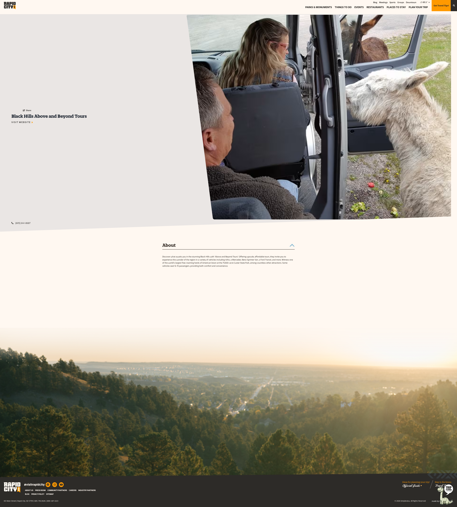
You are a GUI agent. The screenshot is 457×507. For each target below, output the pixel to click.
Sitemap (50, 494)
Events (359, 7)
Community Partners (57, 490)
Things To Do (343, 7)
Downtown (411, 2)
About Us (29, 490)
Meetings (383, 2)
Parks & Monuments (318, 7)
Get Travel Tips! (441, 5)
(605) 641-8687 (22, 223)
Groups (400, 2)
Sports (392, 2)
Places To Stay (396, 7)
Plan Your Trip (418, 7)
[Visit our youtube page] (61, 484)
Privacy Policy (37, 494)
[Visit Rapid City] (10, 5)
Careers (72, 490)
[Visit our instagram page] (54, 484)
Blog (375, 2)
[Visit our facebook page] (48, 484)
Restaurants (375, 7)
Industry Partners (87, 490)
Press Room (40, 490)
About (169, 245)
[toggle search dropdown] (454, 5)
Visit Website (21, 122)
